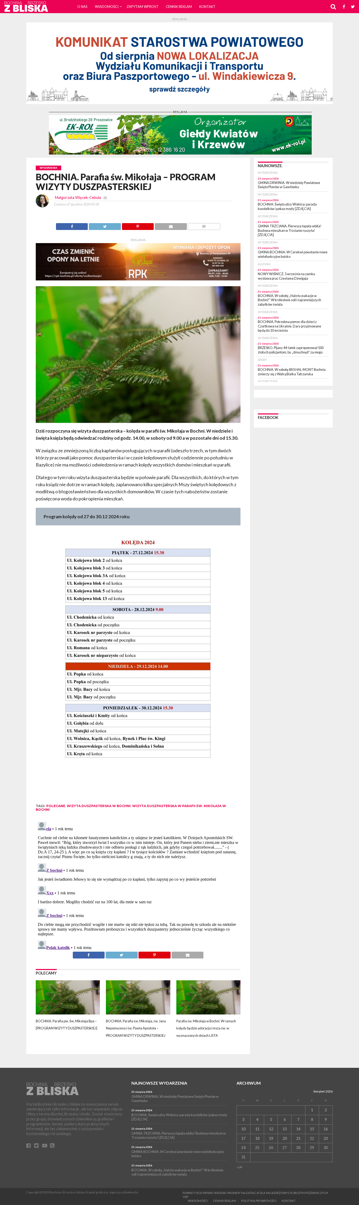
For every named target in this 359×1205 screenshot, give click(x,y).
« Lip (239, 1167)
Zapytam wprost (142, 6)
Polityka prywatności (258, 1200)
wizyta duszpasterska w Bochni (99, 806)
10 (243, 1129)
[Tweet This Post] (105, 225)
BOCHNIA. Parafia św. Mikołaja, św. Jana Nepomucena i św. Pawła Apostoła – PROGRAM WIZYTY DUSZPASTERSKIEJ (136, 1028)
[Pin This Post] (138, 225)
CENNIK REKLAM (179, 6)
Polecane (55, 806)
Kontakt (207, 6)
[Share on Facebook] (72, 225)
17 (243, 1138)
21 (298, 1138)
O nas (82, 6)
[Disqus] (138, 885)
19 (271, 1138)
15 (312, 1129)
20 (285, 1138)
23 (326, 1138)
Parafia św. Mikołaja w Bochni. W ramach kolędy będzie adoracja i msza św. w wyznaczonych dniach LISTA (206, 1028)
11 (257, 1129)
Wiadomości (107, 6)
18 (257, 1138)
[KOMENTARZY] (204, 225)
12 (271, 1129)
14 (298, 1129)
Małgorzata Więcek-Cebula (78, 197)
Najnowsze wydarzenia (159, 1082)
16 (326, 1129)
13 (285, 1129)
